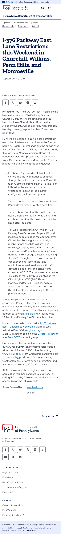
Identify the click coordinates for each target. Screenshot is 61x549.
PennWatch (8, 510)
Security (5, 530)
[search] (49, 8)
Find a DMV (7, 477)
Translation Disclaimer (43, 528)
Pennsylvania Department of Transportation (27, 15)
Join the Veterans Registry (14, 487)
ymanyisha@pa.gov (28, 313)
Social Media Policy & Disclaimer (24, 530)
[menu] (56, 8)
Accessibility (7, 528)
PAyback (6, 492)
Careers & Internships (12, 505)
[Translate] (42, 7)
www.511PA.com (11, 353)
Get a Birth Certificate (12, 482)
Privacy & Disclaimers (23, 528)
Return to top (48, 416)
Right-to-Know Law (11, 515)
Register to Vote (10, 472)
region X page (34, 330)
